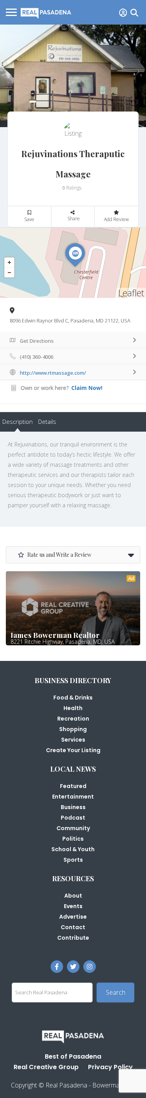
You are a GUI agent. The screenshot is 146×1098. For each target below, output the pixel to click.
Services (73, 740)
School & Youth (73, 849)
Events (73, 906)
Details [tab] (47, 421)
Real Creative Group (46, 1067)
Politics (73, 839)
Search (115, 992)
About (73, 896)
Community (73, 828)
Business (73, 807)
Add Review (116, 219)
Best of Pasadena (73, 1056)
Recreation (73, 719)
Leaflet (131, 293)
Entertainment (73, 796)
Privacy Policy (110, 1067)
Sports (73, 860)
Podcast (73, 818)
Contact (73, 927)
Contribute (73, 938)
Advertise (73, 917)
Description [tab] (17, 421)
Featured (73, 786)
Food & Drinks (73, 697)
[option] (73, 76)
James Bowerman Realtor (55, 635)
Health (73, 708)
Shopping (73, 729)
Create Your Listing (73, 750)
